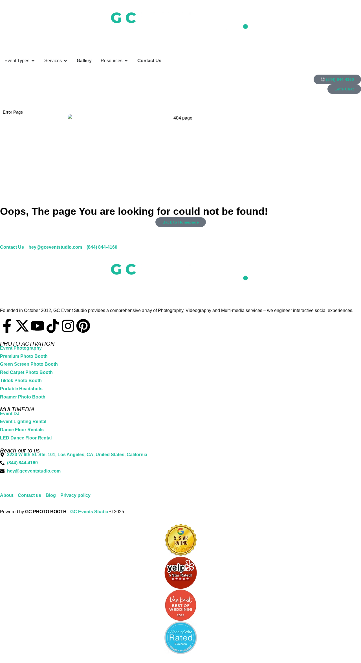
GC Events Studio (89, 511)
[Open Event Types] (33, 60)
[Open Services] (65, 60)
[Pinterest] (83, 326)
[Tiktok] (53, 326)
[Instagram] (68, 326)
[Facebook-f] (7, 326)
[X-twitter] (22, 326)
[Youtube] (37, 326)
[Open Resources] (126, 60)
